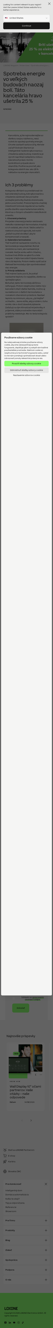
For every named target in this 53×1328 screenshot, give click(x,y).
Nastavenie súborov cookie (26, 375)
